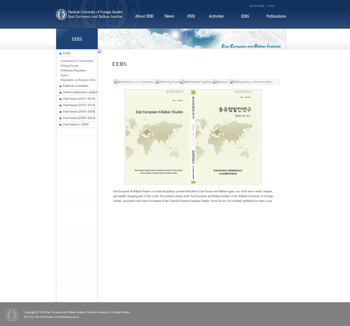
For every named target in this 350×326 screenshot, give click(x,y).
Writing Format (171, 82)
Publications (276, 16)
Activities (216, 16)
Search (224, 82)
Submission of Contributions (137, 82)
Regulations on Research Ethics (255, 82)
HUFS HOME (257, 6)
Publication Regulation (200, 82)
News (169, 16)
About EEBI (144, 16)
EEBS (245, 16)
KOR (272, 6)
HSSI (191, 16)
